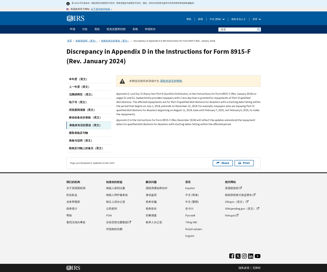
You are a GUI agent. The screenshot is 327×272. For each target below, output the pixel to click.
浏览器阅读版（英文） (82, 110)
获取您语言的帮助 (171, 81)
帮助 (188, 19)
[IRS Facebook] (231, 255)
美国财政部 (232, 188)
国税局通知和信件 (157, 188)
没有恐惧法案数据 (117, 222)
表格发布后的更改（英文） (115, 40)
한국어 (189, 208)
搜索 (258, 29)
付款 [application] (85, 29)
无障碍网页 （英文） (81, 94)
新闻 (200, 19)
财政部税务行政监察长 (238, 195)
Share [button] (225, 163)
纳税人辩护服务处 (117, 195)
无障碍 (256, 268)
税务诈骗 (151, 202)
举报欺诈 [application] (150, 29)
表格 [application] (135, 29)
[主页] (75, 17)
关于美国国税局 (75, 188)
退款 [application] (97, 29)
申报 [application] (72, 29)
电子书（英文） (78, 102)
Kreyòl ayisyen (193, 229)
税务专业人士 (238, 19)
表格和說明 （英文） (86, 40)
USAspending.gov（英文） (240, 208)
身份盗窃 (151, 195)
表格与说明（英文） (81, 140)
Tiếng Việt (191, 222)
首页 (69, 40)
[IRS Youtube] (258, 255)
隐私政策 (244, 268)
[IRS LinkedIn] (250, 255)
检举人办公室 (154, 222)
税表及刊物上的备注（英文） (86, 148)
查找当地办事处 (75, 222)
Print (246, 163)
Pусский (190, 215)
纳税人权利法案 (115, 188)
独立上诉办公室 (115, 202)
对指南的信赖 (114, 229)
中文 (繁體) (192, 202)
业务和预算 (73, 202)
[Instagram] (244, 255)
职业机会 (71, 195)
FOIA (109, 215)
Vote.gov (230, 215)
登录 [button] (255, 19)
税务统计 (71, 208)
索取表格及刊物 (78, 133)
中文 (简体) (216, 19)
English (189, 236)
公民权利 (111, 208)
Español (190, 188)
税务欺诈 (151, 208)
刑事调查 (151, 215)
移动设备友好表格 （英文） (85, 117)
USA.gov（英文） (235, 202)
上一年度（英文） (80, 87)
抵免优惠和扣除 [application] (116, 29)
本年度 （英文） (79, 79)
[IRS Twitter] (238, 255)
